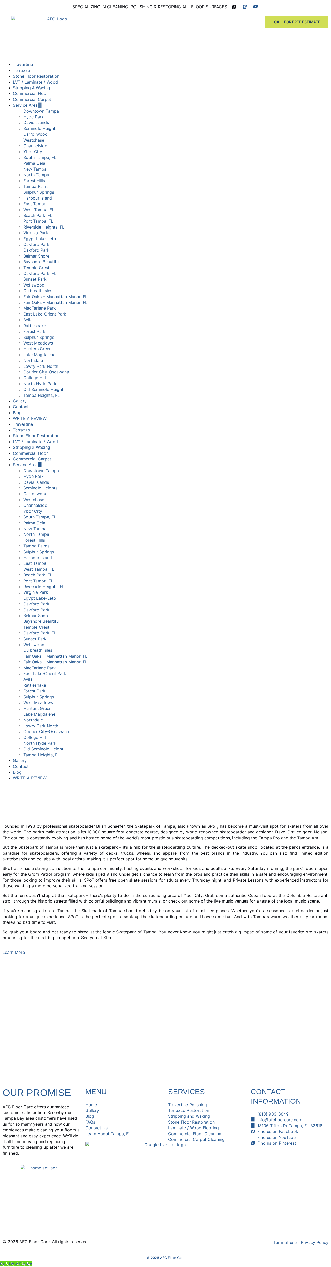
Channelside (35, 145)
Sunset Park (35, 279)
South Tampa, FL (39, 157)
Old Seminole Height (43, 389)
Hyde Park (33, 116)
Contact (21, 406)
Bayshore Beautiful (41, 261)
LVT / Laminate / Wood (35, 82)
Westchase (33, 140)
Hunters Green (37, 348)
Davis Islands (36, 122)
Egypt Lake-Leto (39, 238)
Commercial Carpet (32, 99)
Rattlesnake (34, 325)
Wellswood (33, 285)
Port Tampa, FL (38, 221)
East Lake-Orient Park (44, 314)
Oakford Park (36, 244)
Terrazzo (21, 70)
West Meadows (38, 343)
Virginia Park (35, 232)
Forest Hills (34, 180)
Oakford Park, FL (39, 273)
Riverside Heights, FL (43, 227)
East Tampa (34, 203)
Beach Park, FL (37, 215)
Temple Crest (36, 267)
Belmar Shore (36, 256)
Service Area (25, 105)
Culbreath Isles (37, 290)
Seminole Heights (40, 128)
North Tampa (36, 174)
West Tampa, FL (38, 209)
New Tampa (35, 169)
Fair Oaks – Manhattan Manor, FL (55, 296)
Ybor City (32, 151)
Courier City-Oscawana (46, 372)
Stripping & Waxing (31, 87)
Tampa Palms (36, 186)
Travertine (23, 64)
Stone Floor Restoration (36, 76)
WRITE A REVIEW (30, 418)
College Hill (34, 377)
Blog (17, 412)
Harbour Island (37, 198)
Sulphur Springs (38, 192)
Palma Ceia (34, 163)
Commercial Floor (30, 93)
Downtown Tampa (41, 111)
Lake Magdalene (39, 354)
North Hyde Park (39, 383)
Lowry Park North (40, 366)
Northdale (33, 360)
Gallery (20, 401)
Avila (28, 319)
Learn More (14, 952)
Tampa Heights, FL (41, 395)
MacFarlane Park (39, 308)
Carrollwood (35, 134)
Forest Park (34, 331)
